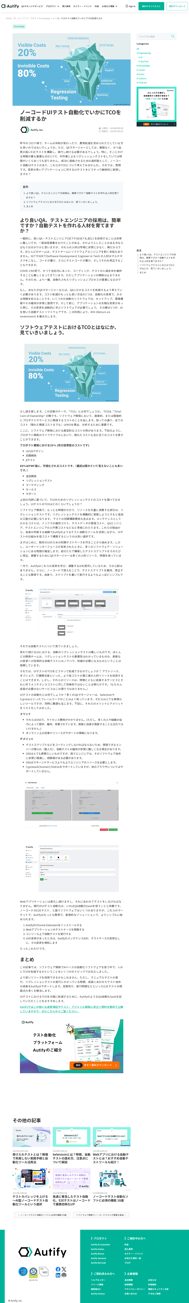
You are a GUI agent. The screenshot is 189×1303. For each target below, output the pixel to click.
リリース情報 (97, 1284)
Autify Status (98, 1293)
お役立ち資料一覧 (132, 1258)
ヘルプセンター (98, 1279)
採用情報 (128, 1284)
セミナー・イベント (82, 6)
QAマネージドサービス (32, 6)
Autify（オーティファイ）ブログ (21, 18)
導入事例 (66, 6)
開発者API (95, 1289)
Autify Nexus (97, 1253)
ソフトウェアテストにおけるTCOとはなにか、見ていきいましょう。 (62, 202)
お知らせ (152, 1279)
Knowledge (44, 18)
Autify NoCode (98, 1262)
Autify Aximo (97, 1249)
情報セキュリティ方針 (158, 1289)
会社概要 (128, 1279)
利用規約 (152, 1284)
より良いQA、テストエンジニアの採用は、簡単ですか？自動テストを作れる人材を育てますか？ (158, 258)
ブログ (127, 1262)
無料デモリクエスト (151, 6)
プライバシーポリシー (134, 1289)
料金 (97, 6)
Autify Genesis (98, 1258)
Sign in (130, 6)
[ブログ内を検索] (172, 36)
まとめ (29, 206)
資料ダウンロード (177, 6)
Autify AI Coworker (100, 1244)
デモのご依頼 (154, 1293)
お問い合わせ (130, 1293)
